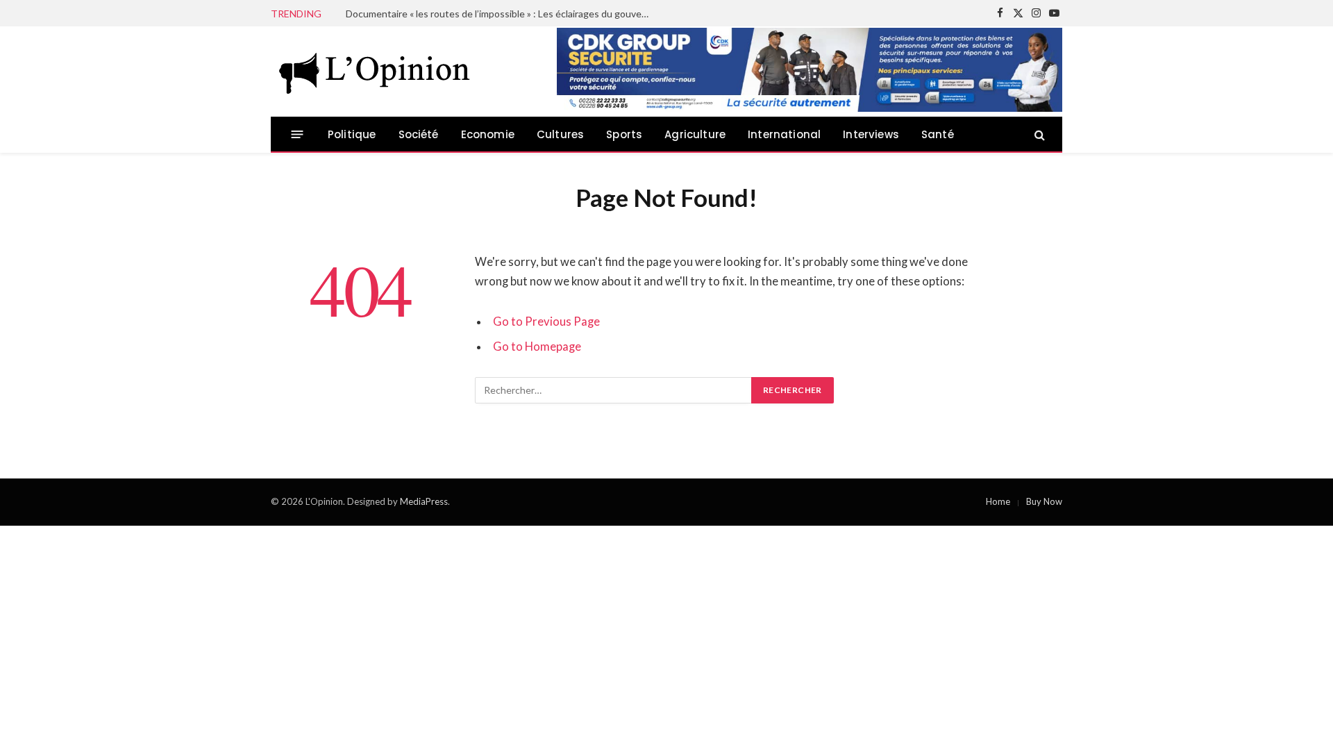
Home (998, 501)
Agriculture (695, 134)
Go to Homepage (537, 346)
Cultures (560, 134)
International (784, 134)
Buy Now (1044, 501)
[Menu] (297, 134)
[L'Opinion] (375, 71)
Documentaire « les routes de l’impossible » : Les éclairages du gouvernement (502, 13)
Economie (487, 134)
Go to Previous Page (546, 321)
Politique (352, 134)
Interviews (871, 134)
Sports (624, 134)
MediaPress (424, 501)
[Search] (1038, 134)
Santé (937, 134)
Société (419, 134)
